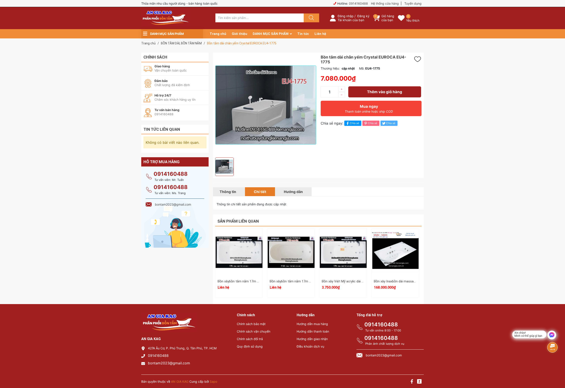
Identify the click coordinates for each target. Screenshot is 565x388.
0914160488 (358, 3)
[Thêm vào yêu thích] (418, 59)
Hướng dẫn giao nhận (312, 339)
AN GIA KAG (179, 381)
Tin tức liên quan (161, 129)
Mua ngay (369, 108)
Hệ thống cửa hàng (385, 3)
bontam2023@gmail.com (169, 363)
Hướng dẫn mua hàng (312, 324)
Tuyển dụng (413, 3)
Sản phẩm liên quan (238, 221)
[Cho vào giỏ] (343, 237)
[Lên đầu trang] (558, 369)
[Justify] (310, 17)
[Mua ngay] (343, 258)
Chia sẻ (354, 123)
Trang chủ (218, 34)
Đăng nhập (346, 16)
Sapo (213, 381)
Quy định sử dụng (250, 346)
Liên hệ (320, 34)
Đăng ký (363, 16)
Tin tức (303, 34)
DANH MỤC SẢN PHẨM (270, 34)
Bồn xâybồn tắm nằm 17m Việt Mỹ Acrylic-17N (252, 281)
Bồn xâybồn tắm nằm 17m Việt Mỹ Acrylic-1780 (304, 281)
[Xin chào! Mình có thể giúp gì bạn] (551, 335)
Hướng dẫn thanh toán (313, 331)
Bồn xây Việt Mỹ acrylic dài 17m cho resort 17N (356, 281)
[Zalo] (419, 382)
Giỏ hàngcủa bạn (387, 18)
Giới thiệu (239, 34)
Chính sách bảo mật (251, 324)
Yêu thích (412, 20)
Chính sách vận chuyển (253, 331)
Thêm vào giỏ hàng (384, 92)
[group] (265, 105)
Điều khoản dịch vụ (310, 346)
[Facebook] (412, 382)
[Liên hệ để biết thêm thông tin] (239, 252)
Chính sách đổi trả (250, 339)
